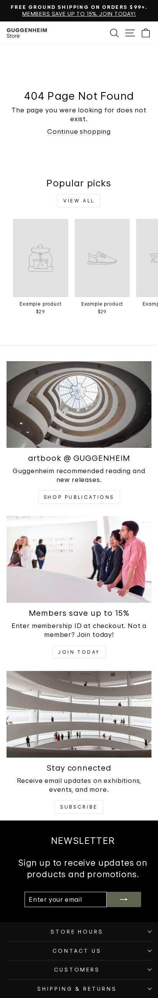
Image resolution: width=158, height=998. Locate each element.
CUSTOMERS (77, 970)
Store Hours (77, 932)
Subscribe (78, 807)
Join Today (79, 652)
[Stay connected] (79, 714)
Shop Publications (79, 497)
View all (79, 201)
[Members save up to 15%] (79, 559)
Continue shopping (79, 131)
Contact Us (77, 951)
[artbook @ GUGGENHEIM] (79, 404)
